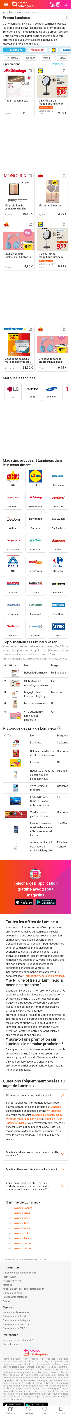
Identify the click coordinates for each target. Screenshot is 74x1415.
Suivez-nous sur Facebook (17, 1316)
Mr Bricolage (54, 1110)
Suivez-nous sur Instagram (17, 1320)
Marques (7, 1285)
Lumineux (55, 1106)
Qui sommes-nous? (13, 1293)
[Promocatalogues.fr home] (23, 4)
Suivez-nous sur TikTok (15, 1328)
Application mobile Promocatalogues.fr (23, 1288)
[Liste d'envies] (58, 4)
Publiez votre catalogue (15, 1297)
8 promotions (11, 64)
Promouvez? (9, 1276)
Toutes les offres (18, 12)
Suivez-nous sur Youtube (16, 1324)
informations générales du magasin (43, 976)
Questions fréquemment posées (19, 1272)
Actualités (8, 1301)
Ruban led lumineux (43, 1115)
